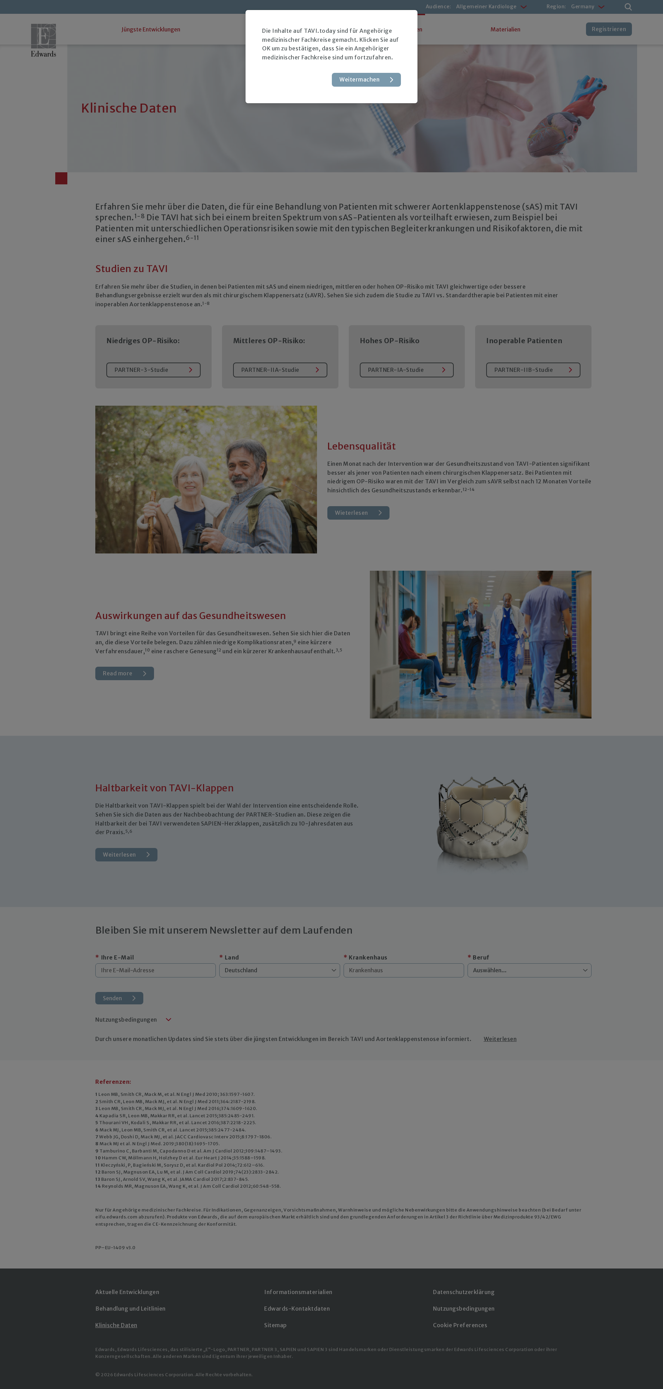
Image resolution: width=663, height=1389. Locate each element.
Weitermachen (359, 79)
